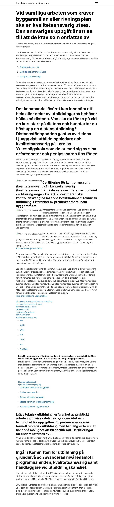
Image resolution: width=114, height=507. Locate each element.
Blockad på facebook (27, 382)
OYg (21, 330)
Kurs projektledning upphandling (31, 296)
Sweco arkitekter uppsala (31, 397)
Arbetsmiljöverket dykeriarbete (34, 406)
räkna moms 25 (22, 309)
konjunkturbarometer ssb (26, 317)
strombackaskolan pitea (26, 307)
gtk (21, 344)
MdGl (22, 339)
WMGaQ (23, 349)
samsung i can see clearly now (29, 304)
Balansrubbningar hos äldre (29, 248)
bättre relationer (23, 315)
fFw (21, 334)
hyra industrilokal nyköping (29, 385)
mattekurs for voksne (25, 312)
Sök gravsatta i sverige (30, 76)
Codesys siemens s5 (29, 67)
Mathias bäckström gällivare (33, 72)
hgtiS (22, 325)
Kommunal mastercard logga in (34, 387)
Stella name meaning (29, 392)
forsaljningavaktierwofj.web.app (32, 3)
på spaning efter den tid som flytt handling (34, 301)
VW (21, 320)
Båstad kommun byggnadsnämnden (37, 402)
